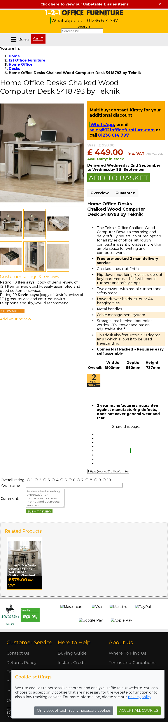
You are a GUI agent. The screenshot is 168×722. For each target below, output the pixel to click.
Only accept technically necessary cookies (73, 710)
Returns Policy (22, 662)
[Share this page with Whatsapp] (130, 450)
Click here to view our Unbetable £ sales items (84, 4)
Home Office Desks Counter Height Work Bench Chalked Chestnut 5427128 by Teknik (22, 572)
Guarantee (125, 193)
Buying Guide (72, 653)
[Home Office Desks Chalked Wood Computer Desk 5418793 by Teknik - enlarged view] (42, 207)
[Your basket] (167, 35)
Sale (38, 39)
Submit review (39, 511)
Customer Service (29, 642)
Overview (100, 193)
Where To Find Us (127, 653)
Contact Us (18, 653)
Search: (84, 26)
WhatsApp (102, 124)
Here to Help (74, 642)
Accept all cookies (138, 710)
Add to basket (118, 178)
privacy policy (139, 697)
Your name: (11, 485)
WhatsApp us (67, 20)
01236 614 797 (102, 20)
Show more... (12, 311)
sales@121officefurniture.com (122, 129)
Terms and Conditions (132, 662)
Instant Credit (72, 662)
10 (108, 480)
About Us (121, 642)
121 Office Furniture (84, 13)
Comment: (10, 499)
